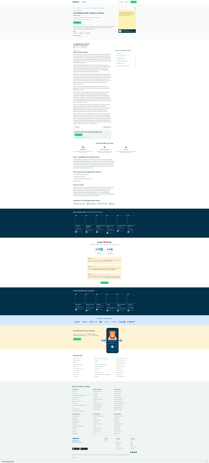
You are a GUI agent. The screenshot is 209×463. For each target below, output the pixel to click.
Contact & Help (118, 446)
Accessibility (110, 454)
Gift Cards (117, 444)
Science (94, 401)
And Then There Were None (78, 364)
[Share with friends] (135, 8)
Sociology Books (117, 427)
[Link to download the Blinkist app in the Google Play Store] (84, 449)
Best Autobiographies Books (119, 403)
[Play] (120, 31)
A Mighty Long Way (76, 358)
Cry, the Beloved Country (77, 368)
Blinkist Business (118, 443)
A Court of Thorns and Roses (98, 416)
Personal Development (97, 391)
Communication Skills (86, 8)
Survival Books (116, 418)
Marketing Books (75, 433)
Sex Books (74, 429)
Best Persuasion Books (118, 409)
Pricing (117, 441)
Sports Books (74, 427)
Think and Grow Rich (76, 409)
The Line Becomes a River (120, 360)
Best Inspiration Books (118, 407)
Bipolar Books (116, 433)
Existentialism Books (117, 431)
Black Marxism (75, 366)
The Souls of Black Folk (97, 427)
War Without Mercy (119, 374)
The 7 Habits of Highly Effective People (79, 395)
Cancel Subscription (119, 448)
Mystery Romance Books (118, 423)
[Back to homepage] (75, 2)
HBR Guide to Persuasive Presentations (101, 358)
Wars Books (74, 431)
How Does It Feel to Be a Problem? (101, 364)
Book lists (106, 441)
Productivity (95, 395)
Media (75, 33)
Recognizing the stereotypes (123, 60)
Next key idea (106, 127)
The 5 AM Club (74, 393)
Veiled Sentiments (119, 372)
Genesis (94, 433)
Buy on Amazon (78, 180)
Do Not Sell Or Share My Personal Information (121, 454)
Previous (77, 127)
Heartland (96, 360)
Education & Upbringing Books (77, 425)
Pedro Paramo (97, 368)
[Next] (135, 225)
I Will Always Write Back (99, 366)
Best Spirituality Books (118, 401)
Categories (84, 2)
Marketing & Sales (103, 203)
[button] (104, 461)
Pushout (96, 370)
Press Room (133, 448)
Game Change (75, 374)
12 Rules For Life (75, 399)
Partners (132, 444)
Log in (127, 1)
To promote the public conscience (124, 65)
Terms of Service (91, 454)
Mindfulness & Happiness (97, 405)
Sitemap (80, 454)
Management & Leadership (97, 399)
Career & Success (96, 397)
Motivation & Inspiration (97, 403)
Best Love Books (117, 395)
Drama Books (116, 420)
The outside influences (122, 58)
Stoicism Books (75, 423)
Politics (112, 203)
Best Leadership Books (118, 399)
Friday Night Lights (76, 372)
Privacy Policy (97, 454)
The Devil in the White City (98, 423)
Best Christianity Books (118, 391)
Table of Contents (76, 35)
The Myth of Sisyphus (97, 431)
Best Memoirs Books (117, 393)
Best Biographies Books (118, 405)
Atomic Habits (74, 391)
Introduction (119, 53)
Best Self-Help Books (117, 397)
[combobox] (75, 458)
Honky (96, 362)
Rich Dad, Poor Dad (75, 397)
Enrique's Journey (76, 370)
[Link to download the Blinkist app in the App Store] (76, 449)
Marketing (88, 33)
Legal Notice (85, 454)
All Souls (74, 362)
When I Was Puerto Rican (120, 376)
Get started (133, 2)
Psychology (95, 393)
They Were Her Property (120, 366)
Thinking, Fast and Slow (76, 401)
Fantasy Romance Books (118, 416)
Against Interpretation (77, 360)
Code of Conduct (134, 446)
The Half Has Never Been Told (121, 358)
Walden (94, 425)
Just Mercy (95, 418)
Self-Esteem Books (117, 429)
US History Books (117, 425)
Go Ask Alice (75, 376)
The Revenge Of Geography (121, 362)
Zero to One (74, 403)
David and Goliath (96, 429)
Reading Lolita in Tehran (99, 372)
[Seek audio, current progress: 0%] (127, 31)
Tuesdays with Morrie (97, 420)
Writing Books (74, 418)
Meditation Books (75, 420)
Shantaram (96, 376)
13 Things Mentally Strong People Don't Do (79, 406)
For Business (121, 1)
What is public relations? (121, 55)
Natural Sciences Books (76, 416)
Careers (132, 443)
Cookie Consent (104, 454)
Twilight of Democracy (120, 370)
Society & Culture (92, 203)
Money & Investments (97, 407)
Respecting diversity (122, 63)
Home (74, 8)
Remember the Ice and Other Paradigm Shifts (102, 374)
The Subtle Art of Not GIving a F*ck (78, 411)
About (132, 441)
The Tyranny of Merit (119, 364)
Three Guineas (118, 368)
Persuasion (81, 33)
